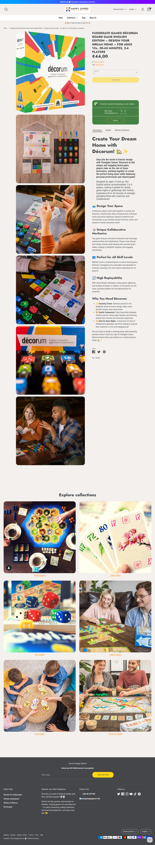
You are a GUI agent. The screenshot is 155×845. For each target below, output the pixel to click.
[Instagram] (99, 444)
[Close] (122, 393)
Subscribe (102, 437)
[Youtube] (103, 444)
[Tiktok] (107, 444)
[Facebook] (94, 444)
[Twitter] (90, 444)
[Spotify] (111, 444)
